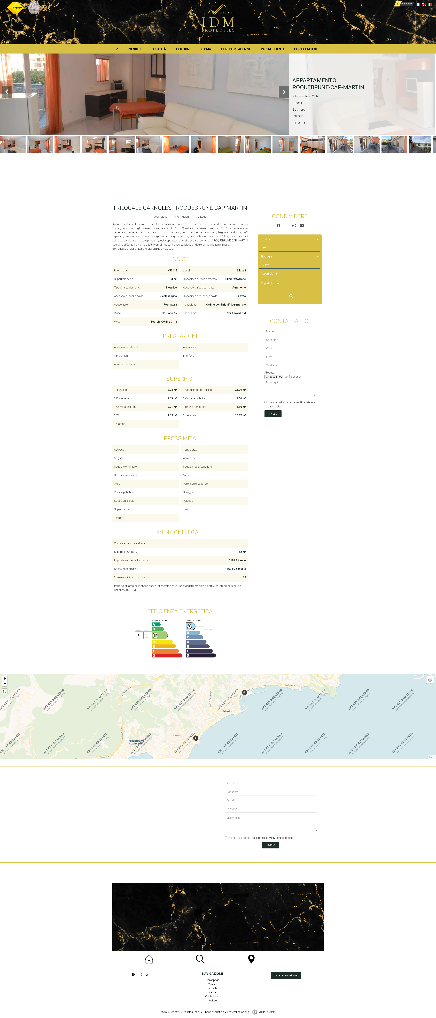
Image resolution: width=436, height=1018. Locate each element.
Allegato (269, 372)
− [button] (5, 683)
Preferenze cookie (238, 1012)
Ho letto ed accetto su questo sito (261, 837)
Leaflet (432, 757)
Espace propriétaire (286, 975)
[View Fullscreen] (4, 691)
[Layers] (430, 679)
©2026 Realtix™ (170, 1012)
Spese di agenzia (214, 1012)
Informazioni (181, 216)
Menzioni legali (191, 1012)
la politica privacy (304, 402)
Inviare (273, 413)
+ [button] (5, 678)
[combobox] (289, 239)
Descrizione (160, 216)
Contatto (201, 216)
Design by (266, 1012)
